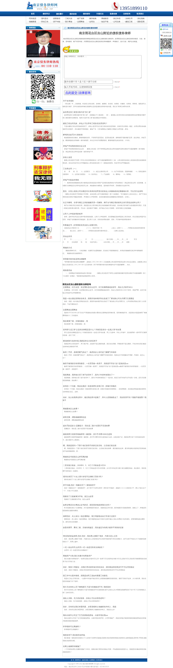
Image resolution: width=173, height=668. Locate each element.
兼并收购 (92, 18)
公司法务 (116, 22)
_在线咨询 (166, 53)
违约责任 (44, 18)
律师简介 (78, 660)
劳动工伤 (44, 22)
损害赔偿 (56, 18)
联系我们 (99, 660)
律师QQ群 (167, 36)
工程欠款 (68, 18)
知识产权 (104, 22)
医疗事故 (68, 22)
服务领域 (85, 660)
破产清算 (80, 18)
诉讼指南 (141, 18)
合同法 (92, 22)
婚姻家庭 (32, 22)
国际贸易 (141, 22)
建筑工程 (128, 22)
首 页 (72, 660)
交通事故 (80, 22)
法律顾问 (92, 660)
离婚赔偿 (104, 18)
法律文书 (128, 18)
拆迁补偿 (116, 18)
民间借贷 (32, 18)
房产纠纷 (56, 22)
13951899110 (166, 33)
